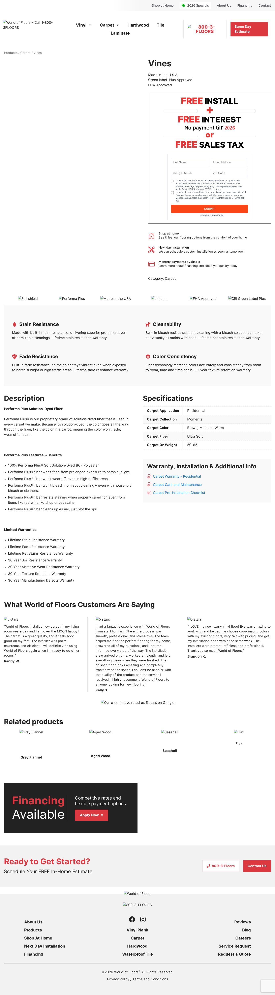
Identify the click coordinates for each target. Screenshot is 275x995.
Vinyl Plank (137, 930)
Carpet (107, 25)
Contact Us (257, 866)
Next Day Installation (44, 946)
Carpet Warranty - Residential (177, 476)
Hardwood (138, 25)
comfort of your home (231, 237)
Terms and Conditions (150, 979)
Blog (246, 930)
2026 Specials (198, 5)
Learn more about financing (178, 266)
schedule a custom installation (191, 251)
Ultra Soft (195, 436)
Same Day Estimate (243, 29)
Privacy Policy (205, 215)
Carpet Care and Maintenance (177, 485)
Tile (160, 25)
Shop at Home (163, 5)
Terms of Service (217, 215)
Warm (219, 428)
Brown (192, 428)
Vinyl (81, 25)
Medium (206, 428)
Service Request (235, 946)
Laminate (120, 33)
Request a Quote (234, 954)
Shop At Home (38, 938)
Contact (264, 5)
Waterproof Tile (137, 954)
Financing (244, 5)
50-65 (192, 445)
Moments (194, 419)
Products (11, 53)
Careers (243, 938)
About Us (224, 5)
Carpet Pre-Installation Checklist (179, 493)
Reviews (242, 922)
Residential (196, 411)
